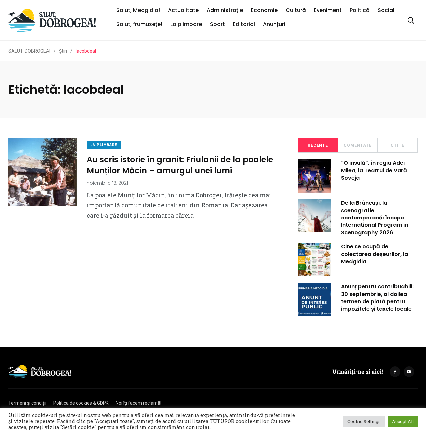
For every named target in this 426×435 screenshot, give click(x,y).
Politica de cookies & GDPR (81, 403)
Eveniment (328, 10)
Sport (217, 24)
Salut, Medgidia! (138, 10)
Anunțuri (274, 24)
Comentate (358, 145)
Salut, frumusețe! (139, 24)
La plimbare (186, 24)
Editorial (244, 24)
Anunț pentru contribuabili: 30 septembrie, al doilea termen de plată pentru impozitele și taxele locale (377, 298)
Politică (360, 10)
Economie (264, 10)
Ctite (397, 145)
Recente (318, 145)
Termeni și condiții (27, 403)
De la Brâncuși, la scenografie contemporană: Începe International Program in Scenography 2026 (374, 217)
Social (386, 10)
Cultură (296, 10)
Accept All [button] (403, 421)
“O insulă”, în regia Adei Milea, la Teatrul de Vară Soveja (374, 170)
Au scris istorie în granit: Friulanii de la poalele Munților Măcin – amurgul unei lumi (180, 165)
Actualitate (183, 10)
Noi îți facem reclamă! (138, 403)
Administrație (225, 10)
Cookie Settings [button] (364, 421)
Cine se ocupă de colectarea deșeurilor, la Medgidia (374, 254)
